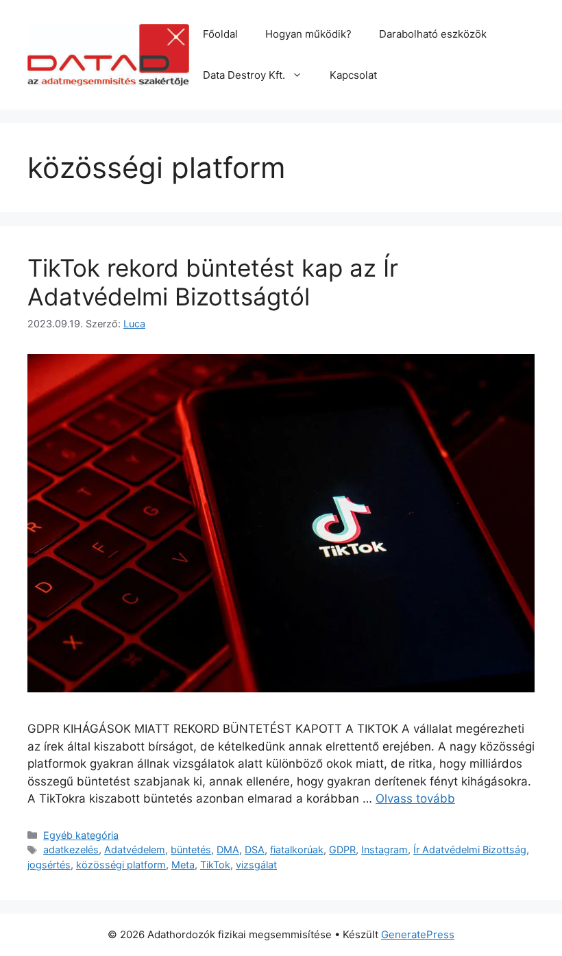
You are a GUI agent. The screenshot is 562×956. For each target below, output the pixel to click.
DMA (228, 849)
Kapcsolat (353, 74)
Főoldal (220, 33)
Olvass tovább (415, 798)
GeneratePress (417, 934)
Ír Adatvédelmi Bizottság (469, 849)
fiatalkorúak (296, 849)
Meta (183, 864)
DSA (255, 849)
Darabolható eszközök (433, 33)
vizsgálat (256, 864)
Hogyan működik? (308, 33)
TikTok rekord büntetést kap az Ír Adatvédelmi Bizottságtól (212, 282)
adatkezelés (71, 849)
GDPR (342, 849)
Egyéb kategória (81, 835)
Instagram (384, 849)
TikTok (215, 864)
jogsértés (49, 864)
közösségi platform (121, 864)
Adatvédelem (134, 849)
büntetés (191, 849)
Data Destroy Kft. (244, 74)
